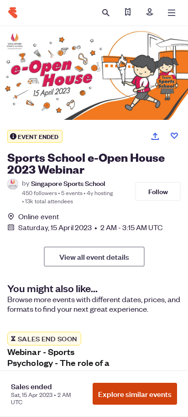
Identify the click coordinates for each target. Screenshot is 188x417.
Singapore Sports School (68, 183)
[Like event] (174, 135)
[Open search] (106, 12)
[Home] (12, 12)
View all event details (94, 257)
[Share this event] (155, 136)
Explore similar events (135, 394)
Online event (38, 216)
